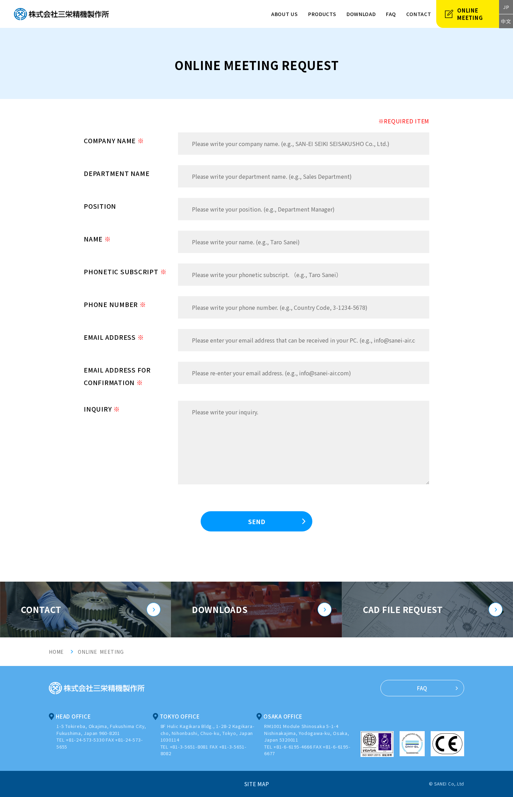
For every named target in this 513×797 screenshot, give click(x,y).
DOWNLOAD (361, 14)
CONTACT (41, 609)
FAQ (391, 14)
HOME (56, 651)
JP (506, 6)
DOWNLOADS (220, 609)
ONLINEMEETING (470, 14)
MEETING (111, 651)
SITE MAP (256, 784)
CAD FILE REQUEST (403, 609)
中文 (506, 21)
